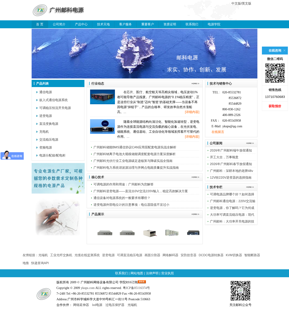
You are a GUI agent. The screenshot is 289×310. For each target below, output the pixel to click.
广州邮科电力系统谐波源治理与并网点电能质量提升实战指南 (136, 167)
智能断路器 (252, 255)
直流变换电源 (48, 123)
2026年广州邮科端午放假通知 (231, 150)
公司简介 (59, 24)
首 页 (39, 24)
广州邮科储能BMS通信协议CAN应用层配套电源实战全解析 (134, 147)
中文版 (236, 3)
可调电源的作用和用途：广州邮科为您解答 (123, 184)
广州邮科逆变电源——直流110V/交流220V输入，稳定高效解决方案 (140, 191)
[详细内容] (192, 112)
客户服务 (125, 24)
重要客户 (147, 24)
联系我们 (192, 24)
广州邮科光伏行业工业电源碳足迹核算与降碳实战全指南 (132, 161)
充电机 (44, 131)
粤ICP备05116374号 (136, 288)
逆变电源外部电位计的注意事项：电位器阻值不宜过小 (131, 204)
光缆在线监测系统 (87, 255)
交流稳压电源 (48, 139)
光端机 (43, 255)
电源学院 (214, 24)
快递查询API (40, 263)
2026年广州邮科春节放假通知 (231, 164)
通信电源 (45, 92)
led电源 (97, 305)
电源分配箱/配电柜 (52, 155)
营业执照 (167, 273)
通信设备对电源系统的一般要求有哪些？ (121, 198)
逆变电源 (45, 116)
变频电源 (45, 147)
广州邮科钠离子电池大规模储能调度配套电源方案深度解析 (134, 154)
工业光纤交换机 (61, 255)
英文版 (246, 3)
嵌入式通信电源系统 (53, 100)
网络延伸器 (81, 305)
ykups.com (88, 288)
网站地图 (137, 273)
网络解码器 (170, 255)
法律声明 (152, 273)
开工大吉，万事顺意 (224, 157)
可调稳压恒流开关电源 (55, 108)
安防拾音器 (188, 255)
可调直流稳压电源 (129, 255)
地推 (26, 263)
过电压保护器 (114, 305)
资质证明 (169, 24)
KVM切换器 (234, 255)
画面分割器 (152, 255)
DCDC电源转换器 (211, 255)
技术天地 (103, 24)
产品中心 (81, 24)
